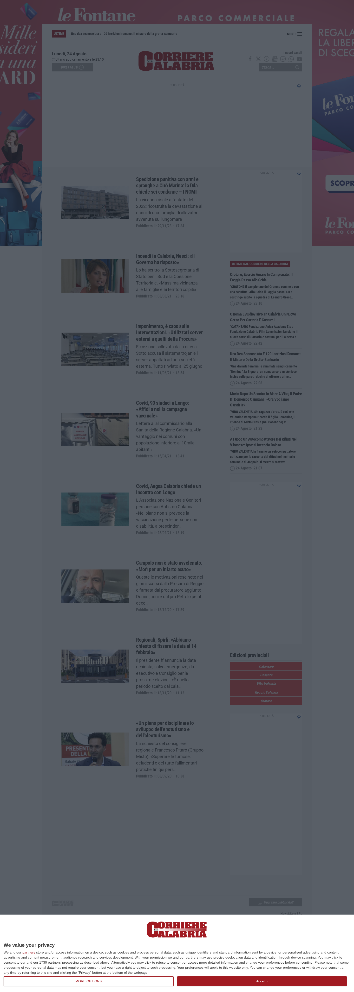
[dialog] (177, 953)
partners (28, 952)
